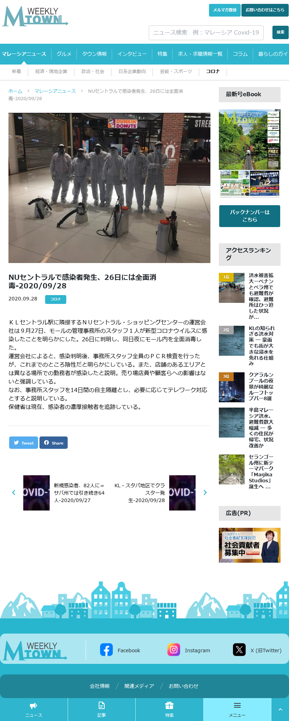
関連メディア (139, 686)
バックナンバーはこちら (250, 216)
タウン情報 (94, 54)
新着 (16, 71)
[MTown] (70, 16)
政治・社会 (92, 71)
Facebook (129, 650)
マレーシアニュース (24, 54)
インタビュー (132, 54)
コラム (240, 54)
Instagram (197, 650)
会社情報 (100, 686)
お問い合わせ (265, 10)
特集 (162, 54)
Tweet (27, 443)
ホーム (15, 91)
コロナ (213, 71)
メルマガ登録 (224, 10)
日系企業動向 (132, 71)
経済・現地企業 (51, 71)
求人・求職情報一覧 (200, 54)
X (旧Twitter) (266, 650)
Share (56, 443)
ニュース (33, 715)
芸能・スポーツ (176, 71)
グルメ (64, 54)
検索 (280, 32)
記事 (101, 715)
